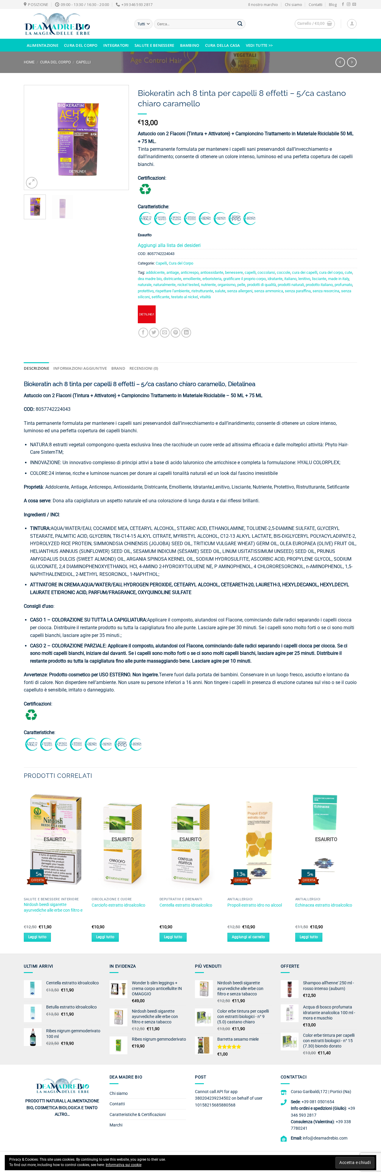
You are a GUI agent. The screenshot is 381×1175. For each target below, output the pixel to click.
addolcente (155, 272)
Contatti (315, 4)
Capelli (83, 62)
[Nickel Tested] (160, 218)
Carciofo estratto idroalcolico (118, 905)
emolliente (192, 278)
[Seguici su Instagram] (348, 4)
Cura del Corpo (81, 45)
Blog (333, 4)
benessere (234, 272)
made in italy (338, 278)
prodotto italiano (319, 284)
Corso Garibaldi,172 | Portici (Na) (321, 1091)
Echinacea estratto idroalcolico (323, 905)
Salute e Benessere (154, 45)
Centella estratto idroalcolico (186, 905)
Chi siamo (293, 4)
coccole (283, 272)
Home (29, 62)
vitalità (205, 297)
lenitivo (304, 278)
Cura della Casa (222, 45)
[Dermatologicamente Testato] (189, 218)
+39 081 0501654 (318, 1101)
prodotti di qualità (261, 284)
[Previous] (33, 137)
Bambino (189, 45)
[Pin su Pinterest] (175, 333)
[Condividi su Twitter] (154, 333)
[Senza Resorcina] (249, 218)
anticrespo (190, 272)
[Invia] (240, 24)
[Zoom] (32, 183)
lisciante (319, 278)
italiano (290, 278)
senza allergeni (239, 291)
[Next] (119, 137)
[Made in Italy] (145, 218)
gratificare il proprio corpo (244, 278)
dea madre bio (150, 278)
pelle (241, 284)
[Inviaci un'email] (354, 4)
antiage (172, 272)
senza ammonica (268, 291)
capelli (250, 272)
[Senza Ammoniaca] (219, 218)
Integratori (116, 45)
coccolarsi (266, 272)
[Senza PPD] (234, 218)
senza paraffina (298, 291)
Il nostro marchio (263, 4)
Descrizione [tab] (36, 368)
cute (348, 272)
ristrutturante (202, 291)
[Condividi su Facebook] (143, 333)
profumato (343, 284)
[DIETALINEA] (147, 316)
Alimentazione (42, 45)
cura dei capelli (304, 272)
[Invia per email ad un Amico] (165, 333)
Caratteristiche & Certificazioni (137, 1114)
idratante (275, 278)
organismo (226, 284)
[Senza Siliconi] (175, 218)
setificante (160, 297)
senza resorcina (326, 291)
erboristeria (211, 278)
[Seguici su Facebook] (343, 4)
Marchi (116, 1125)
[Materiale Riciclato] (145, 189)
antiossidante (211, 272)
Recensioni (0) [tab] (143, 368)
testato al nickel (184, 297)
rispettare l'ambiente (172, 291)
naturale (145, 284)
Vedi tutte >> (259, 45)
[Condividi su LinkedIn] (186, 333)
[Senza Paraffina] (204, 218)
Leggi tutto (37, 937)
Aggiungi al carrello (248, 937)
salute (220, 291)
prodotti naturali (291, 284)
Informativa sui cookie (123, 1165)
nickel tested (188, 284)
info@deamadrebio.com (325, 1138)
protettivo (146, 291)
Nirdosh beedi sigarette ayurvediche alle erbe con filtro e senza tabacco (53, 910)
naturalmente (164, 284)
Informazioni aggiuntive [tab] (80, 368)
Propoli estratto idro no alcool (254, 905)
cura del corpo (331, 272)
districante (172, 278)
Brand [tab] (118, 368)
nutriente (208, 284)
